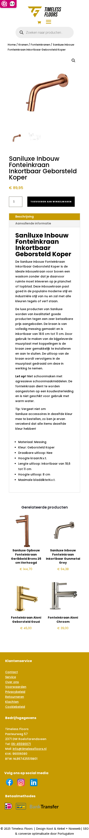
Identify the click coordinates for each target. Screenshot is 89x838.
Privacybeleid (15, 692)
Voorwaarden (15, 687)
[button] (73, 60)
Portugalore (66, 834)
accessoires (37, 414)
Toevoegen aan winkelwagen (51, 201)
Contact (11, 672)
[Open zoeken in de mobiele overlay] (44, 32)
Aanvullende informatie (33, 223)
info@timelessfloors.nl (30, 749)
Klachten (12, 702)
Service (10, 677)
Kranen (23, 45)
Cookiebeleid (15, 707)
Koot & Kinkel (55, 829)
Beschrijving (24, 216)
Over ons (12, 682)
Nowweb (75, 829)
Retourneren (14, 697)
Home (12, 45)
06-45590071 (21, 744)
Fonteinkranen (40, 45)
